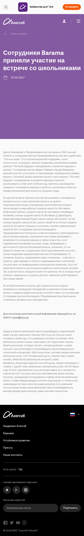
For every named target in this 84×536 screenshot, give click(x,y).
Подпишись (70, 508)
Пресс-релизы (19, 33)
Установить (71, 6)
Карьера (8, 433)
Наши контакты (12, 455)
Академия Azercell (14, 426)
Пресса (8, 448)
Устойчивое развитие (16, 440)
